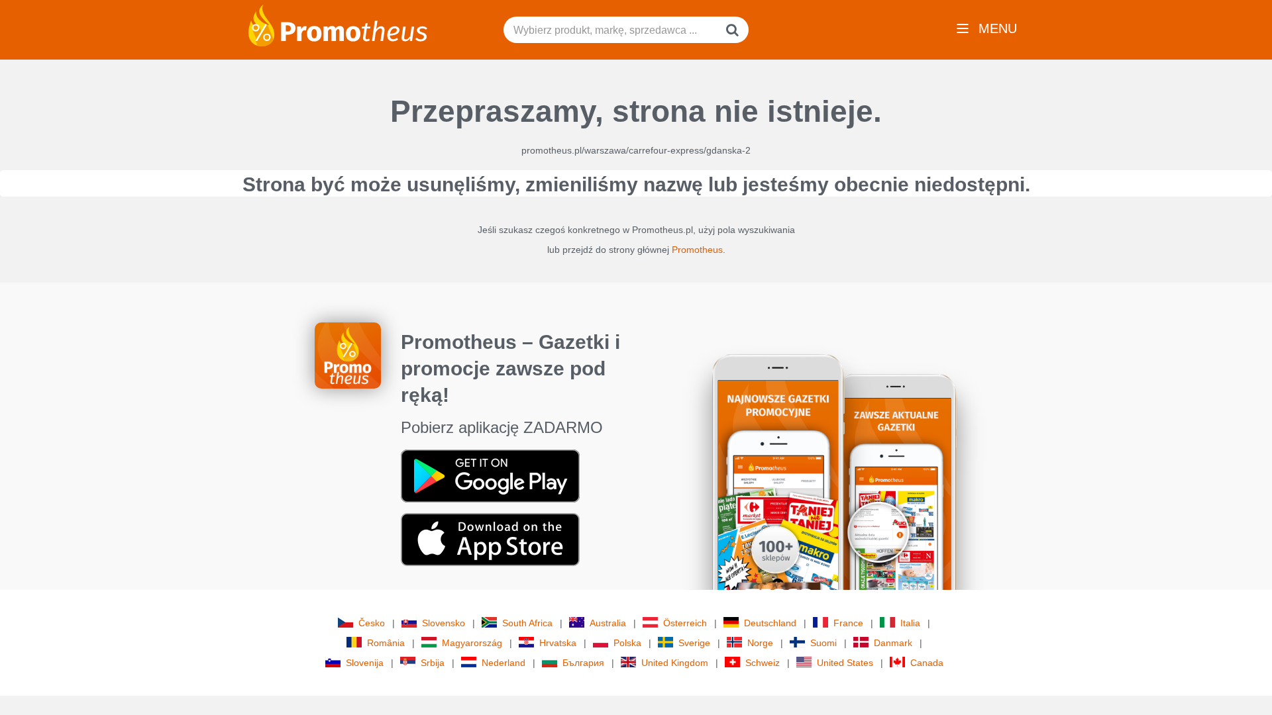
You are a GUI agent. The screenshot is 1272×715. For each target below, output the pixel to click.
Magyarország (472, 643)
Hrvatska (557, 643)
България (583, 662)
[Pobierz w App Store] (490, 539)
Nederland (503, 662)
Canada (926, 662)
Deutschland (770, 623)
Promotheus (697, 249)
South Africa (527, 623)
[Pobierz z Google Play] (490, 475)
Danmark (893, 643)
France (848, 623)
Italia (910, 623)
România (386, 643)
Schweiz (762, 662)
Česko (371, 623)
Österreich (685, 623)
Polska (627, 643)
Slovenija (365, 662)
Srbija (433, 662)
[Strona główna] (337, 24)
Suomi (823, 643)
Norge (760, 643)
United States (845, 662)
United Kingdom (674, 662)
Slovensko (443, 623)
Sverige (694, 643)
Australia (608, 623)
